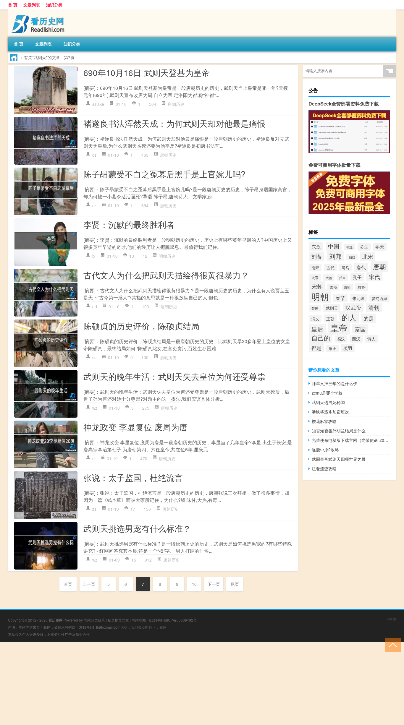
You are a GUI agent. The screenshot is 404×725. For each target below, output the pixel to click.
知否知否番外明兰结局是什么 (339, 431)
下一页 (214, 584)
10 (194, 584)
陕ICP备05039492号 (180, 619)
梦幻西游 (379, 298)
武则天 (332, 308)
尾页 (235, 584)
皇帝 (339, 328)
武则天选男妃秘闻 (328, 402)
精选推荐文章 (118, 619)
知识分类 (54, 5)
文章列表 (31, 5)
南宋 (315, 267)
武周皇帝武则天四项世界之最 (339, 459)
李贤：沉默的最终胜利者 (128, 224)
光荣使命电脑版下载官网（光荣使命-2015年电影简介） (351, 440)
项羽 (347, 348)
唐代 (361, 267)
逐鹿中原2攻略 (325, 449)
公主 (364, 247)
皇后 (317, 329)
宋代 (374, 276)
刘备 (316, 256)
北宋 (367, 256)
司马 (345, 267)
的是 (368, 318)
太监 (329, 277)
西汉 (356, 339)
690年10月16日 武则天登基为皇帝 (146, 72)
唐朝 (379, 266)
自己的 (320, 337)
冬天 (379, 247)
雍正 (332, 348)
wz (94, 408)
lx (93, 256)
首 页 (12, 5)
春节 (340, 298)
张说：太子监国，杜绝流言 (133, 477)
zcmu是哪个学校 (327, 393)
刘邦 (335, 256)
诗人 (371, 339)
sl (93, 458)
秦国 (360, 329)
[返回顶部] (391, 644)
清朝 (373, 307)
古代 (330, 267)
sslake (98, 104)
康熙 (347, 287)
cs (94, 155)
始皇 (342, 277)
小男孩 (390, 619)
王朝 (330, 318)
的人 (349, 317)
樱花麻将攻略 (324, 421)
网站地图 (139, 619)
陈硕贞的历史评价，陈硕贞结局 (141, 326)
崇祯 (333, 287)
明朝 (320, 296)
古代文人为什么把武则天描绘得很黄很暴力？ (166, 275)
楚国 (315, 308)
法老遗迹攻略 (324, 468)
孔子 (357, 277)
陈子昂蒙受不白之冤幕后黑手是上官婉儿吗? (164, 174)
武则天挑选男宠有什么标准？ (137, 528)
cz (94, 205)
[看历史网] (39, 11)
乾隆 (349, 247)
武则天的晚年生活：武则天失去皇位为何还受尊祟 (174, 376)
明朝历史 (167, 256)
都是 (316, 347)
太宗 (315, 277)
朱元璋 (358, 298)
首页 (68, 584)
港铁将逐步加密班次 (330, 412)
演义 (315, 319)
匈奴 (352, 257)
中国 (333, 246)
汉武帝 (353, 307)
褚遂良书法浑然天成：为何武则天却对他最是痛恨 (174, 123)
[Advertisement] (177, 683)
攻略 (362, 287)
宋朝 (317, 286)
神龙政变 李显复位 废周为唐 (135, 427)
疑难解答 (155, 619)
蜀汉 (341, 339)
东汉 (316, 246)
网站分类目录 (94, 619)
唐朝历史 (176, 104)
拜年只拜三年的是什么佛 (334, 383)
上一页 (89, 584)
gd (94, 306)
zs (94, 509)
